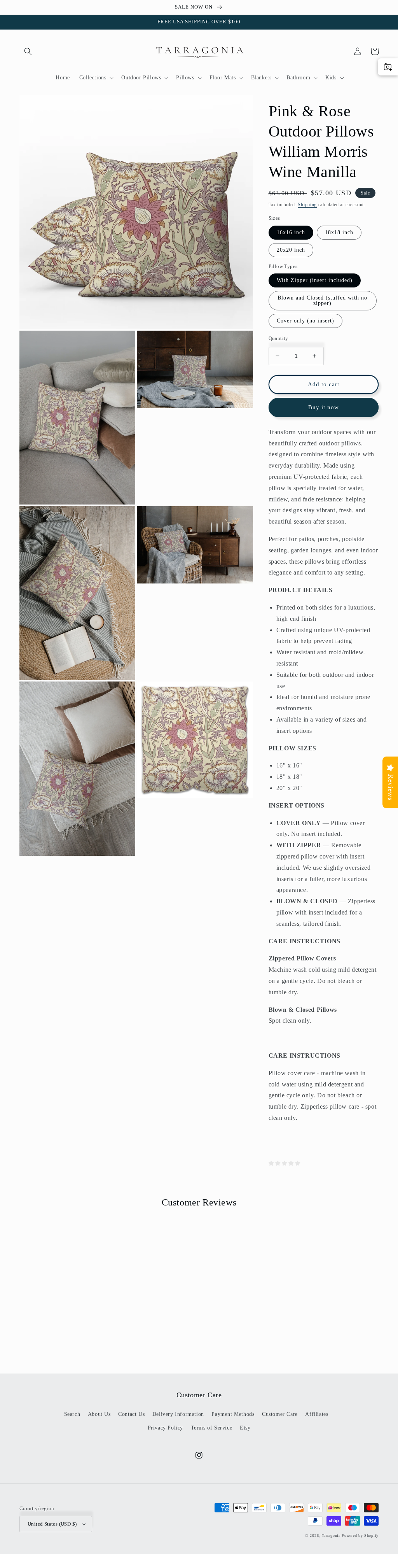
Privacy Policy (165, 1428)
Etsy (245, 1428)
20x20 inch (291, 250)
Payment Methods (232, 1414)
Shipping (307, 204)
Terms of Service (211, 1428)
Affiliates (316, 1414)
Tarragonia (331, 1535)
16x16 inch (291, 232)
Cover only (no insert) (305, 321)
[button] (28, 51)
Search (72, 1414)
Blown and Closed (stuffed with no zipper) (322, 300)
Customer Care (280, 1414)
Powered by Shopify (360, 1535)
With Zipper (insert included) (315, 280)
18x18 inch (339, 232)
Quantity (278, 338)
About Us (99, 1414)
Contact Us (131, 1414)
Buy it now (323, 407)
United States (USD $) (52, 1524)
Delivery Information (178, 1414)
